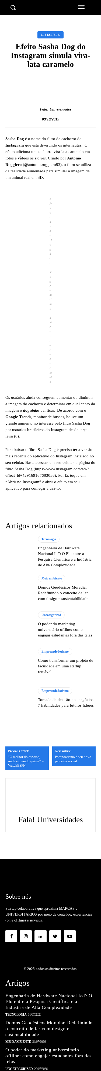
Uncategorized (51, 615)
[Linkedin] (40, 936)
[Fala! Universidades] (34, 109)
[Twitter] (55, 936)
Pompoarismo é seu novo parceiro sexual (73, 759)
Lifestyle (50, 34)
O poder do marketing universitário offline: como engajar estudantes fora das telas (65, 629)
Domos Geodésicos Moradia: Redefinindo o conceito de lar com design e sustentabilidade (63, 593)
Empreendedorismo (55, 651)
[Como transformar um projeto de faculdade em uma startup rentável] (19, 661)
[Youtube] (70, 936)
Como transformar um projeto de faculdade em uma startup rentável (65, 666)
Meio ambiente (51, 578)
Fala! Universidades (55, 109)
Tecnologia (48, 539)
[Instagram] (26, 936)
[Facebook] (11, 936)
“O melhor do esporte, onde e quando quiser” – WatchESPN (26, 761)
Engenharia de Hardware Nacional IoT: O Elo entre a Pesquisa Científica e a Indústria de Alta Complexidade (48, 1001)
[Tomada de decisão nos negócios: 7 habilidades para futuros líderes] (19, 697)
